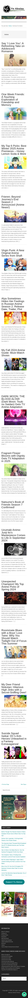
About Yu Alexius (5, 931)
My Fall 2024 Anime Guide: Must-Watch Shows (13, 353)
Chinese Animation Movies (7, 961)
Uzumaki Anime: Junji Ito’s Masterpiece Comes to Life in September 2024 (13, 535)
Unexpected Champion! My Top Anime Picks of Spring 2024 (12, 585)
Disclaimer (3, 936)
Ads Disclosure (5, 938)
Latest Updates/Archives (7, 941)
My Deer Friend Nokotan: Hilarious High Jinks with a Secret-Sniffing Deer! (13, 688)
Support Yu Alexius (14, 882)
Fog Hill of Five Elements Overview (9, 964)
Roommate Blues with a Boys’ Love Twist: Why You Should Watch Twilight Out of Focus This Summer (14, 637)
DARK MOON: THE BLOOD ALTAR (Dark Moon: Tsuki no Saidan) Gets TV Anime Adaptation (13, 401)
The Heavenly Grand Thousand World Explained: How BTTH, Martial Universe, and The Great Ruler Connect (13, 845)
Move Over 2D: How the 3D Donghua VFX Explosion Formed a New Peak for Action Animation (12, 868)
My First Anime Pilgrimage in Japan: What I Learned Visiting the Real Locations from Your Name (13, 861)
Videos (3, 945)
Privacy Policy (4, 935)
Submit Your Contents (6, 940)
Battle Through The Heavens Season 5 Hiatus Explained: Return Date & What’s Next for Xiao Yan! (13, 833)
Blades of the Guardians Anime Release (10, 968)
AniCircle (3, 943)
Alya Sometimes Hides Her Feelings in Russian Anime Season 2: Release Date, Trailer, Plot (12, 304)
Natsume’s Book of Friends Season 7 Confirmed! (12, 504)
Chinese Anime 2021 (6, 958)
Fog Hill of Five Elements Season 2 (9, 969)
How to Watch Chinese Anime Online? (10, 946)
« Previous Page (5, 784)
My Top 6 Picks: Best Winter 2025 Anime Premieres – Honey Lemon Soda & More (13, 149)
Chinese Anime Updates (6, 956)
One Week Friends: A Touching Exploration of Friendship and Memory (12, 99)
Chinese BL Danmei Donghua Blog (9, 963)
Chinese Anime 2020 (6, 959)
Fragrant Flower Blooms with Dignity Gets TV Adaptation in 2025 (13, 457)
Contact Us (4, 933)
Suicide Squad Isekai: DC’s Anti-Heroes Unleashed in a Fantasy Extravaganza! (14, 738)
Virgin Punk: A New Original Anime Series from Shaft (12, 253)
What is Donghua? (5, 954)
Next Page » (24, 784)
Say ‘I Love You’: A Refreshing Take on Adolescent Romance (12, 47)
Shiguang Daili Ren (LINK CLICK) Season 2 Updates (13, 966)
